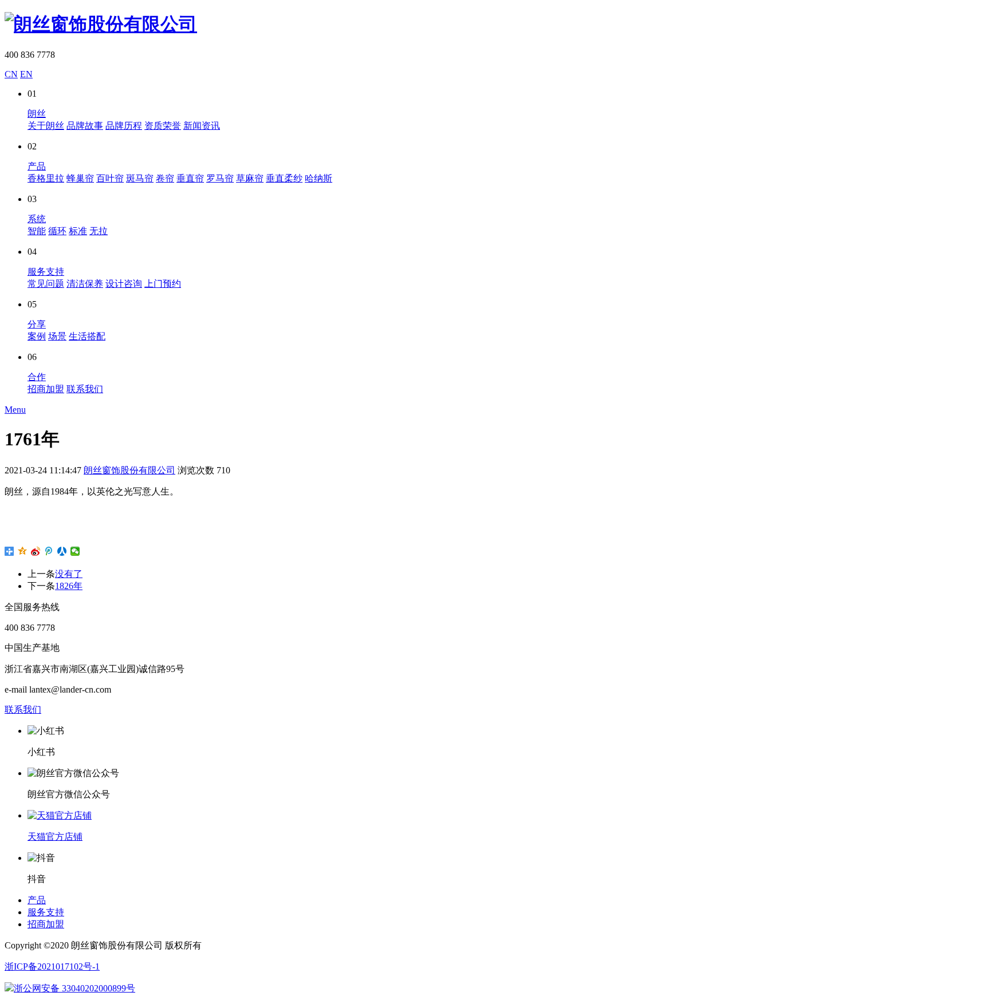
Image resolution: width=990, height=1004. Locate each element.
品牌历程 (123, 126)
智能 (37, 231)
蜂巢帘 (80, 178)
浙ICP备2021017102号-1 (52, 966)
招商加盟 (46, 389)
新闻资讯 (201, 126)
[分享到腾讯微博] (49, 551)
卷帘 (165, 178)
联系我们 (84, 389)
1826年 (68, 586)
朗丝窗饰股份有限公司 (129, 470)
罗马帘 (220, 178)
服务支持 (46, 271)
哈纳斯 (318, 178)
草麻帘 (250, 178)
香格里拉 (46, 178)
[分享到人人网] (62, 551)
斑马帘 (140, 178)
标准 (78, 231)
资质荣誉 (162, 126)
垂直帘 (190, 178)
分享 (37, 324)
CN (11, 74)
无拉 (98, 231)
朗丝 (37, 113)
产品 (37, 166)
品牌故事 (84, 126)
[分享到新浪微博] (36, 551)
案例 (37, 336)
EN (26, 74)
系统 (37, 219)
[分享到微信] (75, 551)
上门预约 (162, 283)
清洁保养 (84, 283)
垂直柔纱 (284, 178)
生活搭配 (87, 336)
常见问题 (46, 283)
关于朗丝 (46, 126)
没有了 (68, 574)
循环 (57, 231)
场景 (57, 336)
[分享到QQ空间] (23, 551)
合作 (37, 377)
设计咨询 (123, 283)
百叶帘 (110, 178)
